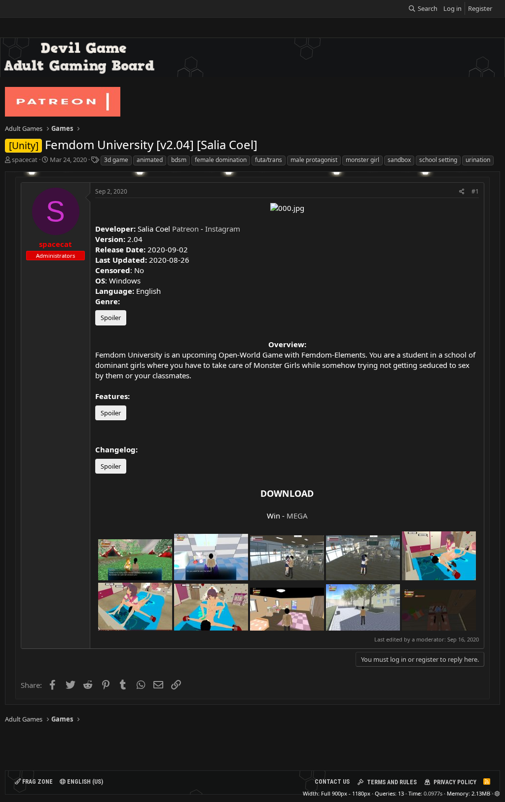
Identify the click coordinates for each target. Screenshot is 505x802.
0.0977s (433, 793)
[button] (497, 793)
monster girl (362, 160)
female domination (221, 160)
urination (478, 160)
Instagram (222, 229)
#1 (475, 191)
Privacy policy (454, 782)
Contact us (332, 781)
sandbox (399, 160)
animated (150, 160)
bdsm (178, 160)
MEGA (297, 516)
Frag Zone (37, 781)
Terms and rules (392, 782)
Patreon (185, 229)
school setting (438, 160)
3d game (116, 160)
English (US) (84, 781)
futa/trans (268, 160)
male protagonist (313, 160)
